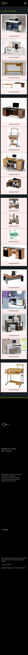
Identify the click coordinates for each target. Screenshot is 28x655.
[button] (25, 3)
